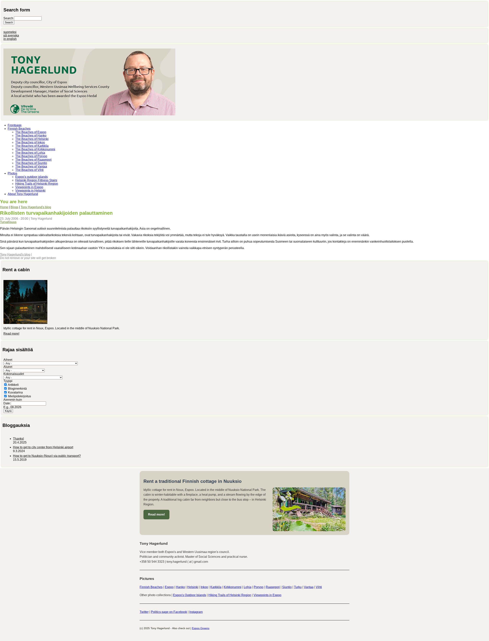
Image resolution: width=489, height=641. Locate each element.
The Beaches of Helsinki (32, 139)
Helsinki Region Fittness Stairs (36, 180)
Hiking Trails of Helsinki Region (36, 183)
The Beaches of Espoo (30, 132)
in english (10, 38)
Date (7, 403)
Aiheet (7, 359)
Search (8, 18)
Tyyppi (7, 381)
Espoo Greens (200, 628)
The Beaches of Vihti (29, 170)
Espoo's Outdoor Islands (189, 595)
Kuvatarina (15, 392)
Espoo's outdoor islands (31, 176)
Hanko (180, 587)
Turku (298, 587)
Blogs (14, 207)
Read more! (11, 333)
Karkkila (215, 587)
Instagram (196, 611)
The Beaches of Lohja (30, 152)
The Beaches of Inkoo (30, 142)
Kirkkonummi (232, 587)
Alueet (7, 366)
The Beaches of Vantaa (31, 166)
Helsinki (192, 587)
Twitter (144, 611)
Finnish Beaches (19, 128)
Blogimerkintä (17, 388)
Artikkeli (13, 384)
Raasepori (273, 587)
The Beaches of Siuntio (31, 163)
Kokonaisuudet (13, 374)
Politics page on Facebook (169, 611)
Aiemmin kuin (12, 399)
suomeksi (9, 32)
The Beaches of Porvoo (31, 156)
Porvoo (258, 587)
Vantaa (308, 587)
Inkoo (204, 587)
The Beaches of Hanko (30, 135)
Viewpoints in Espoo (29, 187)
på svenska (11, 35)
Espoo (169, 587)
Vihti (319, 587)
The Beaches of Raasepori (33, 159)
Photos (12, 173)
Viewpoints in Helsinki (30, 190)
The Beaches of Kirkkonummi (35, 149)
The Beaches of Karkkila (32, 145)
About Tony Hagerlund (23, 194)
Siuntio (287, 587)
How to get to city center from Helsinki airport (43, 447)
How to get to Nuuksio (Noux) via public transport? (47, 455)
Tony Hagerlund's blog (36, 207)
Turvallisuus (8, 222)
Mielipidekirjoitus (19, 396)
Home (4, 207)
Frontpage (15, 125)
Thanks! (18, 438)
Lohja (247, 587)
